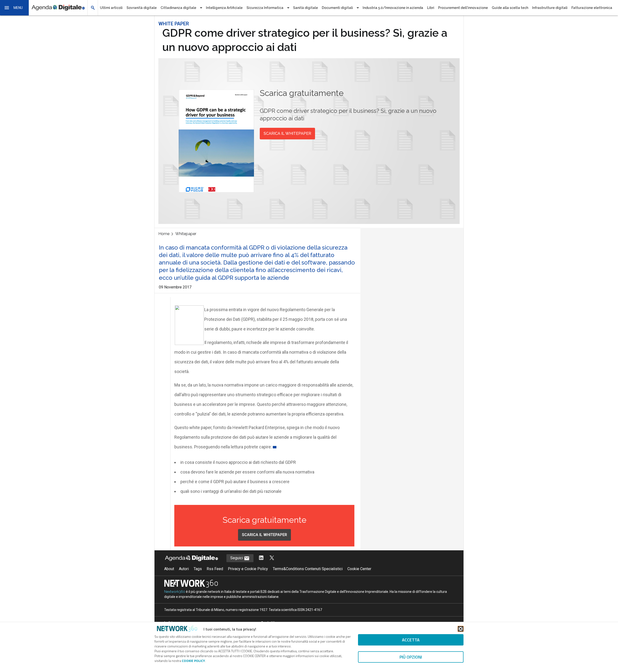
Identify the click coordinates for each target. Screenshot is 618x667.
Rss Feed (215, 569)
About (169, 569)
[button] (14, 7)
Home (163, 233)
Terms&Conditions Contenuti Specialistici (308, 569)
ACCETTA (411, 640)
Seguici (237, 558)
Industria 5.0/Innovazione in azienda (393, 8)
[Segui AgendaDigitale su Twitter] (272, 558)
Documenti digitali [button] (337, 8)
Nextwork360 (174, 592)
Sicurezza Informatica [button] (264, 8)
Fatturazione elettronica (591, 8)
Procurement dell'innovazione (463, 8)
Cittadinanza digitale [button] (178, 8)
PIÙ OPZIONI (411, 657)
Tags (198, 569)
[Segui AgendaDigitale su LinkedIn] (261, 558)
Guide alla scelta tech (510, 8)
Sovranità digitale (141, 8)
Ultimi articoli (111, 8)
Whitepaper (185, 233)
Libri (430, 8)
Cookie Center (359, 569)
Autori (184, 569)
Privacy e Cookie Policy (248, 569)
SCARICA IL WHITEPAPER (287, 133)
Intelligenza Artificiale (224, 8)
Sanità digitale (305, 8)
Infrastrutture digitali (550, 8)
